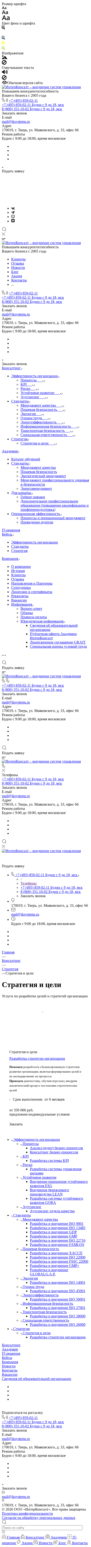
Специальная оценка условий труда (58, 646)
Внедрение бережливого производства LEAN (49, 1192)
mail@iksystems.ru (16, 122)
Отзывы (17, 579)
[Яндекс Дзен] (13, 221)
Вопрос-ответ (31, 609)
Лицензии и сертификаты (31, 592)
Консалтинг (11, 1345)
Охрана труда (33, 1287)
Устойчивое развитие (39, 1177)
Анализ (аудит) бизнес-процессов (56, 1148)
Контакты (10, 1370)
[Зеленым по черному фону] (3, 49)
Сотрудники (21, 588)
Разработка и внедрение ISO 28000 (57, 1316)
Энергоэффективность (41, 1295)
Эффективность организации (34, 542)
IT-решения (11, 1353)
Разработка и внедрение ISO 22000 (57, 1257)
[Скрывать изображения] (4, 63)
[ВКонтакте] (13, 208)
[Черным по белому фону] (3, 28)
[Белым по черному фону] (3, 34)
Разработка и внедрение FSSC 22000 (59, 1261)
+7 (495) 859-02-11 (23, 101)
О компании (21, 567)
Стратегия (19, 551)
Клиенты (18, 575)
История (18, 571)
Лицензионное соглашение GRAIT (58, 642)
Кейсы (7, 1358)
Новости (9, 1366)
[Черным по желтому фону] (3, 44)
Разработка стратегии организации (37, 1058)
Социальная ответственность (46, 1320)
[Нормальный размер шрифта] (5, 13)
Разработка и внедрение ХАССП (56, 1253)
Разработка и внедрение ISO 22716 (57, 1240)
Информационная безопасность (48, 1303)
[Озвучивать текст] (5, 73)
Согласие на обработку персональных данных (38, 1518)
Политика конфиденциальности (27, 1513)
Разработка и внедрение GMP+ (54, 1266)
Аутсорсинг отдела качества (52, 1211)
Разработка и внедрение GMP (53, 1236)
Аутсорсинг (32, 1207)
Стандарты (20, 546)
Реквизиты (19, 596)
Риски (27, 1165)
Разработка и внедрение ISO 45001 (57, 1291)
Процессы (31, 1144)
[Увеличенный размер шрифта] (6, 19)
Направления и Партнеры (31, 583)
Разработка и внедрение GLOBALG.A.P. (49, 1272)
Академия (10, 1349)
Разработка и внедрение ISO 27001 (57, 1308)
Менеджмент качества (40, 1219)
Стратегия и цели (37, 1333)
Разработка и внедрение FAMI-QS (57, 1245)
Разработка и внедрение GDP (53, 1232)
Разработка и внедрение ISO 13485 (57, 1228)
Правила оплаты (34, 617)
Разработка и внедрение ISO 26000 (57, 1325)
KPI (26, 1156)
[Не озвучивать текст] (4, 79)
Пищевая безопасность (41, 1249)
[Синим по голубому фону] (3, 39)
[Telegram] (12, 212)
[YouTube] (13, 217)
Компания (10, 1362)
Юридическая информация (42, 621)
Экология (30, 1278)
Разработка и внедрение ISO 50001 (57, 1299)
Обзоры (27, 613)
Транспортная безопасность (45, 1312)
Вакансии (19, 600)
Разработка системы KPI (49, 1161)
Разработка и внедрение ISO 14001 (57, 1282)
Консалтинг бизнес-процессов (54, 1152)
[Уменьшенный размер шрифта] (4, 8)
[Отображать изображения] (4, 58)
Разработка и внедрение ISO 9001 (57, 1224)
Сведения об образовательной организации (36, 1379)
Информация (22, 604)
